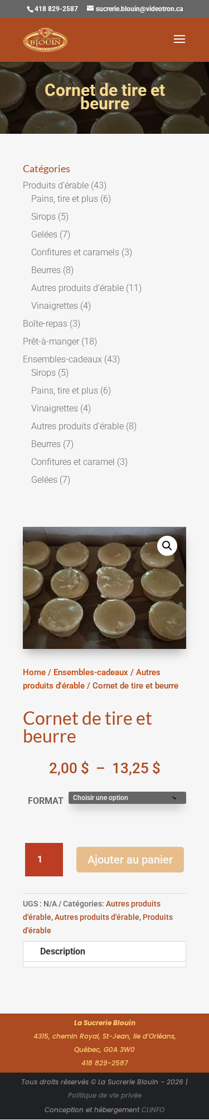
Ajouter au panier (130, 859)
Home (34, 672)
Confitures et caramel (73, 462)
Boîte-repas (45, 323)
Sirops (43, 216)
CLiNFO (153, 1109)
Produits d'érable (56, 185)
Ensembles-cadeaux (62, 359)
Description (62, 951)
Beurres (46, 270)
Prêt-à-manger (51, 341)
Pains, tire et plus (64, 198)
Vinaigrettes (54, 305)
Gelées (44, 234)
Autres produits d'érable (77, 288)
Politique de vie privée (105, 1095)
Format (46, 801)
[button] (167, 546)
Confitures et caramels (75, 252)
